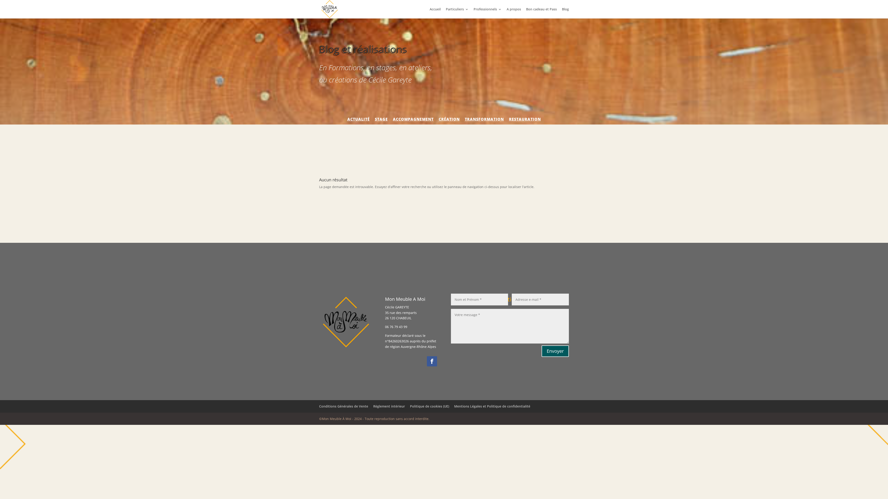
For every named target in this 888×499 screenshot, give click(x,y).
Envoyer (555, 351)
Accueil (435, 9)
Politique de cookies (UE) (429, 406)
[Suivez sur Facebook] (432, 361)
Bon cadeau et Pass (541, 9)
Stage (381, 120)
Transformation (484, 120)
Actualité (358, 120)
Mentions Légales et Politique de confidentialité (492, 406)
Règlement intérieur (389, 406)
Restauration (525, 120)
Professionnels (485, 9)
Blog (565, 9)
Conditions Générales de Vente (343, 406)
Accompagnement (413, 120)
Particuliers (455, 9)
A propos (514, 9)
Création (449, 120)
